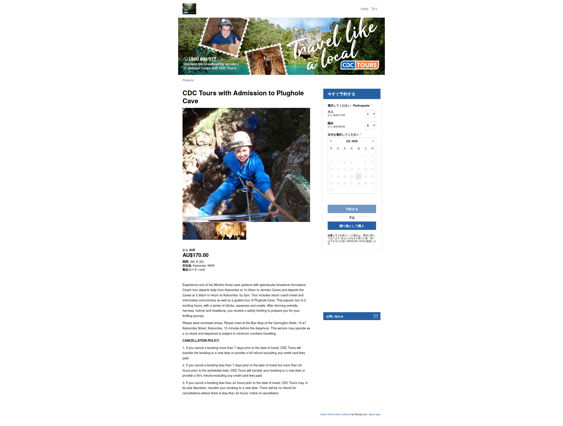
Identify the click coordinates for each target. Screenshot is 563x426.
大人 (336, 113)
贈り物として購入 (352, 225)
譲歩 (336, 124)
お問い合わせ (334, 316)
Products (188, 80)
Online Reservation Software (335, 414)
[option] (198, 231)
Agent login (374, 414)
